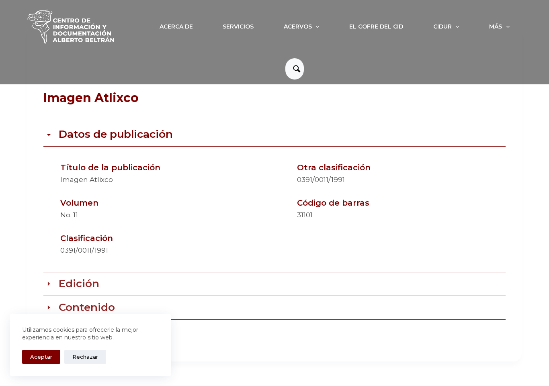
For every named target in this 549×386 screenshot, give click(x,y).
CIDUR (442, 26)
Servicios (238, 26)
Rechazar (85, 356)
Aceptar (41, 356)
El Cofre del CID (376, 26)
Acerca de (176, 26)
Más (495, 26)
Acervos (298, 26)
